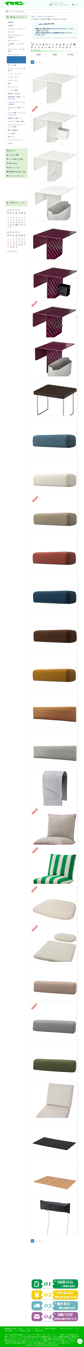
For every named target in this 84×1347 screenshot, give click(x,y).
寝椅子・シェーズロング (16, 45)
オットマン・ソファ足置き (16, 50)
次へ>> (41, 62)
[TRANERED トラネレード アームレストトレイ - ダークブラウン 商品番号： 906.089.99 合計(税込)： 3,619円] (55, 397)
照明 (9, 84)
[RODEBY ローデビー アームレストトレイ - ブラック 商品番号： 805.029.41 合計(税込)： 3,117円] (54, 1138)
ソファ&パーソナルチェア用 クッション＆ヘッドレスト (16, 60)
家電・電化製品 (13, 130)
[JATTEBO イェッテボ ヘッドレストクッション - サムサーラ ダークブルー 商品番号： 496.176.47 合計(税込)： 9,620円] (54, 592)
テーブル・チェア (13, 77)
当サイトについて (14, 167)
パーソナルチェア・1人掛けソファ (16, 36)
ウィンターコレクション (16, 140)
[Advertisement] (55, 1259)
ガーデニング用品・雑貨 (16, 121)
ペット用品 (11, 133)
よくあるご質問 (13, 155)
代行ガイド (12, 151)
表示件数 (70, 55)
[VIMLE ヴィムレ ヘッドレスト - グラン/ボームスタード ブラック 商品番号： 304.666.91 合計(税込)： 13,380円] (55, 1216)
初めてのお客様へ (50, 1328)
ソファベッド (14, 40)
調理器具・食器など (14, 93)
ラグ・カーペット (13, 87)
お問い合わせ (62, 29)
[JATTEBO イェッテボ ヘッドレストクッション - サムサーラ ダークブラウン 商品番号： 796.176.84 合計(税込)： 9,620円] (55, 631)
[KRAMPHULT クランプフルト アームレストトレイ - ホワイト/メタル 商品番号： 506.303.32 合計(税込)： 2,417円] (54, 84)
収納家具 (11, 22)
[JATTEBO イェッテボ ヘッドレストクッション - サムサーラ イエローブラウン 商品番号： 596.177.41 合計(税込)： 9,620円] (54, 670)
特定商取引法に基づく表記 (17, 172)
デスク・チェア (13, 80)
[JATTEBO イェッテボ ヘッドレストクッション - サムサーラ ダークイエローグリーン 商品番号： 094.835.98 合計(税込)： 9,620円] (54, 1060)
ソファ (12, 32)
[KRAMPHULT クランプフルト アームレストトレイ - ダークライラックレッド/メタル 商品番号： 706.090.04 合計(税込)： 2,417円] (54, 240)
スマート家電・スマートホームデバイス (16, 114)
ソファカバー (14, 54)
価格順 (39, 55)
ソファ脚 (13, 65)
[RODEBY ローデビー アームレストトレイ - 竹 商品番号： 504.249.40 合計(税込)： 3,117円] (54, 1177)
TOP (32, 16)
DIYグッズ (11, 137)
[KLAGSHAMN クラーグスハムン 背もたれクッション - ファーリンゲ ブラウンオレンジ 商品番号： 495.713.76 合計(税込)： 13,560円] (54, 709)
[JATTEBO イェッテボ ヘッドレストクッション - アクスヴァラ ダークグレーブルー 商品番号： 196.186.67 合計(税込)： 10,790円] (54, 436)
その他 (10, 143)
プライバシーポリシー (15, 176)
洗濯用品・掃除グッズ (15, 118)
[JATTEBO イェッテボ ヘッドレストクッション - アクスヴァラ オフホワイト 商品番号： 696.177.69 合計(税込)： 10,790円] (54, 475)
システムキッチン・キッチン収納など (16, 103)
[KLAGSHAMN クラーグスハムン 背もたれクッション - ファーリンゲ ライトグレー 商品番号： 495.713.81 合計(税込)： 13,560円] (55, 748)
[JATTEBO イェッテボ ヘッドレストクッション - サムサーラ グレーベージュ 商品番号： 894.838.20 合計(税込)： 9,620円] (55, 982)
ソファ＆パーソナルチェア (44, 16)
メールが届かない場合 (15, 159)
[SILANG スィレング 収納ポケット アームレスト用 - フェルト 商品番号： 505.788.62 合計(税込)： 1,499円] (54, 787)
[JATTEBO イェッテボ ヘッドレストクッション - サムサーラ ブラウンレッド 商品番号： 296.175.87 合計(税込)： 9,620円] (54, 553)
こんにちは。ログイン (59, 4)
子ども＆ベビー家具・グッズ (16, 108)
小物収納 (11, 25)
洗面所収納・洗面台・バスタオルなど (16, 98)
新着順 (55, 55)
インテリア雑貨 (13, 90)
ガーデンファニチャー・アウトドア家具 (16, 126)
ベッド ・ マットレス (15, 74)
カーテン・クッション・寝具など (16, 69)
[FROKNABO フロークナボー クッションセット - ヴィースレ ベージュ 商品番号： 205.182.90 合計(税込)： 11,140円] (55, 1099)
